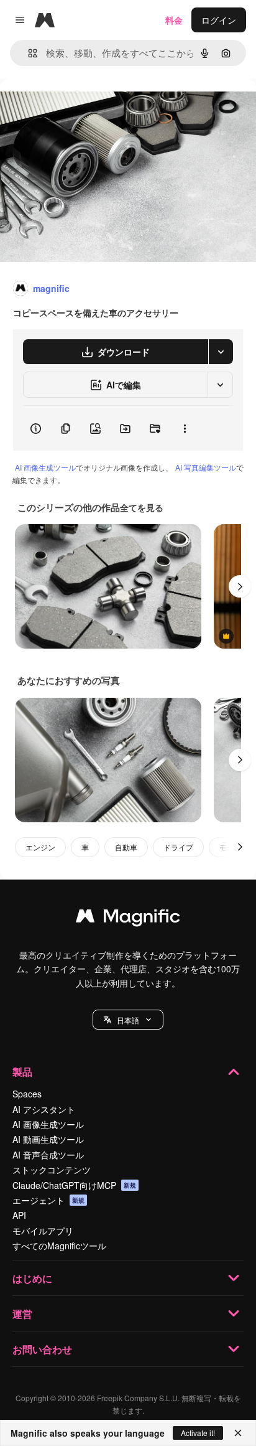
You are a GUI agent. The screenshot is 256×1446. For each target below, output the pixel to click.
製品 (22, 1071)
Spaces (27, 1093)
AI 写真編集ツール (205, 467)
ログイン (218, 20)
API (19, 1215)
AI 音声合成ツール (48, 1154)
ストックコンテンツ (51, 1169)
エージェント (48, 1200)
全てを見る (141, 507)
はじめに (32, 1278)
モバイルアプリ (42, 1230)
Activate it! (198, 1432)
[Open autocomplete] (28, 53)
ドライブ (178, 847)
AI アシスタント (43, 1109)
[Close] (238, 1432)
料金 (174, 20)
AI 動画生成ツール (48, 1139)
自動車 (126, 847)
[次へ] (240, 586)
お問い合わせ (42, 1349)
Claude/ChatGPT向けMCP (74, 1185)
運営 (22, 1314)
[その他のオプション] (184, 428)
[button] (128, 1020)
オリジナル (85, 106)
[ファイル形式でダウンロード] (220, 351)
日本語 (128, 1020)
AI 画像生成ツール (45, 467)
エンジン (40, 847)
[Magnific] (128, 918)
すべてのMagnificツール (59, 1245)
